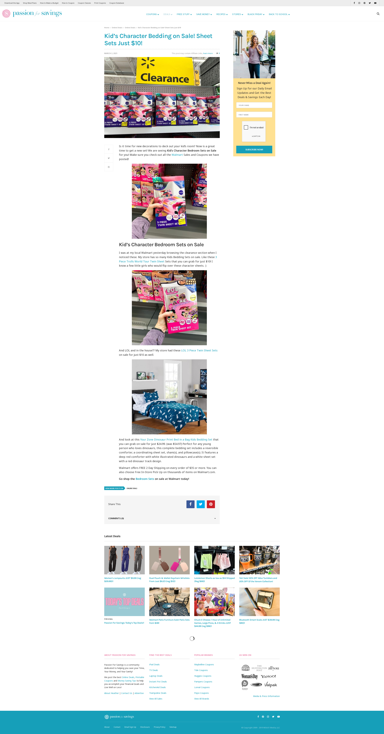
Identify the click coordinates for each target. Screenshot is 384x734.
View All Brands (201, 698)
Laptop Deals (155, 675)
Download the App (12, 3)
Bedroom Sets (145, 479)
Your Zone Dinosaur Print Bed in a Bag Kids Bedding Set (176, 439)
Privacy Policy (159, 727)
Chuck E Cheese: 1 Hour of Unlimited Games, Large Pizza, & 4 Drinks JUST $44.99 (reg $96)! (212, 623)
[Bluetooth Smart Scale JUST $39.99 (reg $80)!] (259, 602)
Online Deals (117, 27)
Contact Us (126, 693)
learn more (208, 53)
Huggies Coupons (202, 675)
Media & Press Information (266, 696)
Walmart (177, 154)
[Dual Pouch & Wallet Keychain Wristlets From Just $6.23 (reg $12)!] (169, 560)
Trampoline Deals (157, 693)
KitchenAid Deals (157, 687)
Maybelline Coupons (204, 664)
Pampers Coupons (203, 681)
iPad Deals (154, 664)
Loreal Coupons (202, 687)
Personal (108, 619)
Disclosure (145, 727)
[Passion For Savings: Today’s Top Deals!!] (124, 602)
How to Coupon (68, 3)
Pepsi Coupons (201, 693)
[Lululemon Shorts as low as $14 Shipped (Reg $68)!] (214, 560)
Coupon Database (116, 3)
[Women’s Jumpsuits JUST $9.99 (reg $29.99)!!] (124, 560)
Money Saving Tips (127, 680)
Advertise (139, 693)
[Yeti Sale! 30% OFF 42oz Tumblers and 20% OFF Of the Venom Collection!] (259, 560)
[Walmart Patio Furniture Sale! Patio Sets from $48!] (169, 602)
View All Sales (155, 698)
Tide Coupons (201, 670)
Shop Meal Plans (30, 3)
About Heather (111, 693)
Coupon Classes (84, 3)
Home (106, 27)
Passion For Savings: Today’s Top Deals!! (124, 622)
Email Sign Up (130, 727)
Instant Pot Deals (158, 681)
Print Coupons (100, 3)
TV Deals (153, 670)
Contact (117, 727)
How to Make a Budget (49, 3)
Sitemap (173, 727)
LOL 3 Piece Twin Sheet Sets (199, 350)
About (107, 727)
